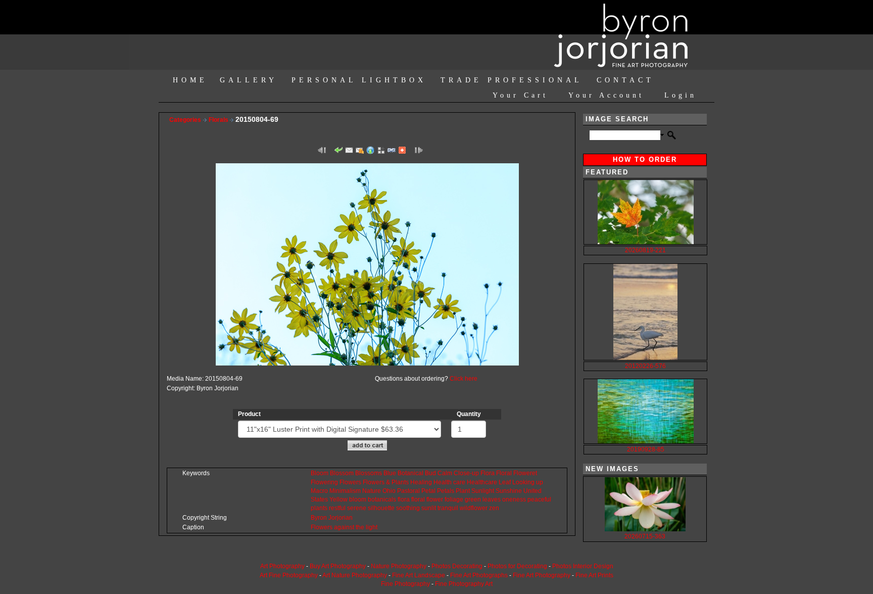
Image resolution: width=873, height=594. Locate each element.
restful (337, 508)
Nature (371, 490)
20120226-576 (645, 366)
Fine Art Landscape (418, 575)
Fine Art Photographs (479, 575)
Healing (421, 482)
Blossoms (368, 473)
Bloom (319, 473)
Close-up (466, 473)
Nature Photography (398, 566)
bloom (357, 499)
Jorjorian (340, 517)
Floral (504, 473)
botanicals (382, 499)
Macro (319, 490)
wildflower (474, 508)
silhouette (381, 508)
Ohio (389, 490)
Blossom (342, 473)
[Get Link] (391, 149)
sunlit (428, 508)
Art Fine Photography (289, 575)
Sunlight (482, 490)
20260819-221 (645, 250)
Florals (219, 119)
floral (418, 499)
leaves (491, 499)
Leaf (505, 482)
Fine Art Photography (541, 575)
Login (680, 95)
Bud (430, 473)
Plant (463, 490)
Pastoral (408, 490)
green (473, 499)
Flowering (324, 482)
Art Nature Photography (354, 575)
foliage (454, 499)
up (539, 482)
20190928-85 (645, 449)
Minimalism (345, 490)
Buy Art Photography (338, 566)
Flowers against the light (344, 527)
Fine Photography (405, 583)
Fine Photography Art (464, 583)
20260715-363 (644, 536)
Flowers (350, 482)
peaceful (539, 499)
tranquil (448, 508)
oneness (514, 499)
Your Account (606, 95)
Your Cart (520, 95)
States (319, 499)
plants (319, 508)
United (532, 490)
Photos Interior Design (582, 566)
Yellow (338, 499)
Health (442, 482)
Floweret (525, 473)
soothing (408, 508)
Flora (487, 473)
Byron (319, 517)
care (459, 482)
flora (404, 499)
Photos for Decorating (517, 566)
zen (494, 508)
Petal (428, 490)
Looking (523, 482)
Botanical (410, 473)
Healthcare (482, 482)
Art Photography (282, 566)
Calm (445, 473)
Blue (389, 473)
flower (434, 499)
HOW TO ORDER (645, 159)
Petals (445, 490)
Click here (463, 378)
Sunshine (509, 490)
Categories (185, 119)
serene (356, 508)
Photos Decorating (456, 566)
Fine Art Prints (594, 575)
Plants (400, 482)
